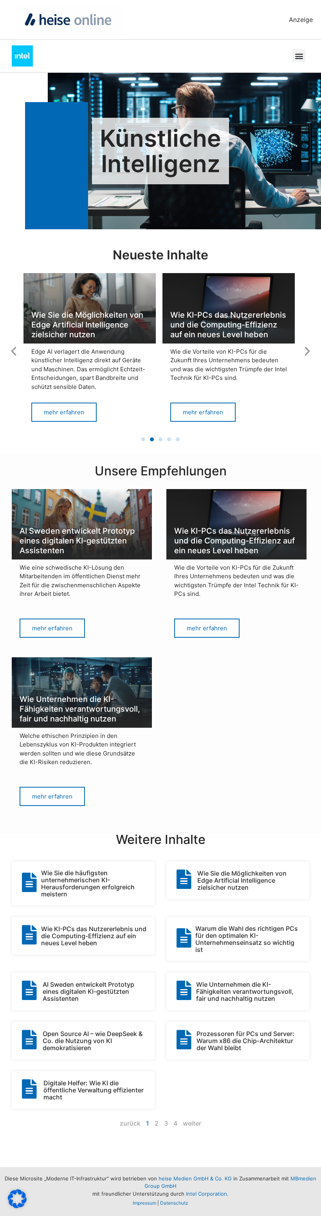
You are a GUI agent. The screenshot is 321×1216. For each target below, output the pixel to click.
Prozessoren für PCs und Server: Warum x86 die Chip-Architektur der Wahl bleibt (245, 1041)
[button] (298, 55)
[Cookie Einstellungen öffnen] (17, 1206)
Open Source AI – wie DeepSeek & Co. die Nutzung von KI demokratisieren (92, 1041)
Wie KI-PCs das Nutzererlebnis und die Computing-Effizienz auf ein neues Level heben (93, 936)
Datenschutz (174, 1203)
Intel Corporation (206, 1194)
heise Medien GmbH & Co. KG (195, 1178)
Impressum (144, 1203)
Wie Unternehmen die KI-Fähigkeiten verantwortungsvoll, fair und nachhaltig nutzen (245, 991)
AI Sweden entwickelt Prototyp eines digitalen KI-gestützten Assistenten (88, 991)
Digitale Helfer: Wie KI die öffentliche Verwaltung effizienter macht (93, 1090)
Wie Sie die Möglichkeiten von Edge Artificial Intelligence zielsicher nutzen (242, 880)
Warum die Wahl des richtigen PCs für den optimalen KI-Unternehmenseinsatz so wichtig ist (246, 939)
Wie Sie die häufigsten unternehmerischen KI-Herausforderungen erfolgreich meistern (88, 883)
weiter (192, 1123)
